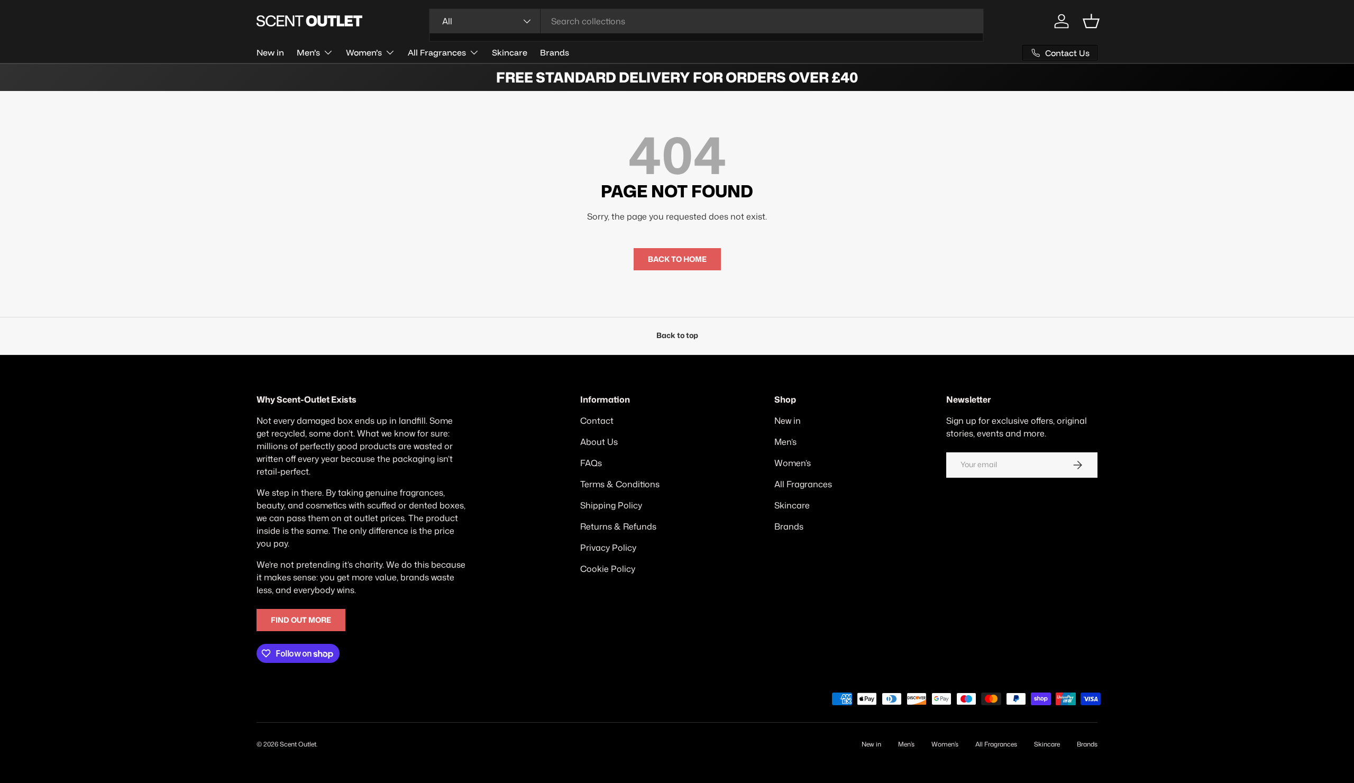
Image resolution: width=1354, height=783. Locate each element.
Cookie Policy (607, 569)
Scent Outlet (298, 744)
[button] (1091, 21)
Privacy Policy (608, 547)
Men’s (308, 52)
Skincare (509, 52)
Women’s (364, 52)
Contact (597, 420)
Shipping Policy (611, 505)
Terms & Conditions (620, 484)
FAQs (591, 463)
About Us (599, 442)
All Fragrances (437, 52)
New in (270, 52)
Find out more (301, 620)
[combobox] (706, 21)
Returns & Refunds (618, 526)
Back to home (677, 259)
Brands (554, 52)
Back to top (677, 335)
